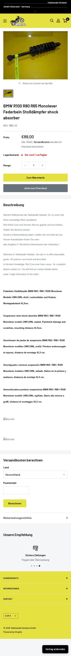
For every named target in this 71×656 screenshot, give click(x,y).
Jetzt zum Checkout (35, 188)
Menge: (7, 165)
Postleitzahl (9, 482)
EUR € (8, 615)
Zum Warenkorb (35, 177)
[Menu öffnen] (5, 21)
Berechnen (14, 503)
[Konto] (58, 20)
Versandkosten (42, 141)
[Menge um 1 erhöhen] (42, 165)
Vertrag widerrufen (55, 649)
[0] (65, 21)
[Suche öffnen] (52, 20)
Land (6, 467)
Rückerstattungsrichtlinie (17, 517)
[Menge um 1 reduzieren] (24, 165)
